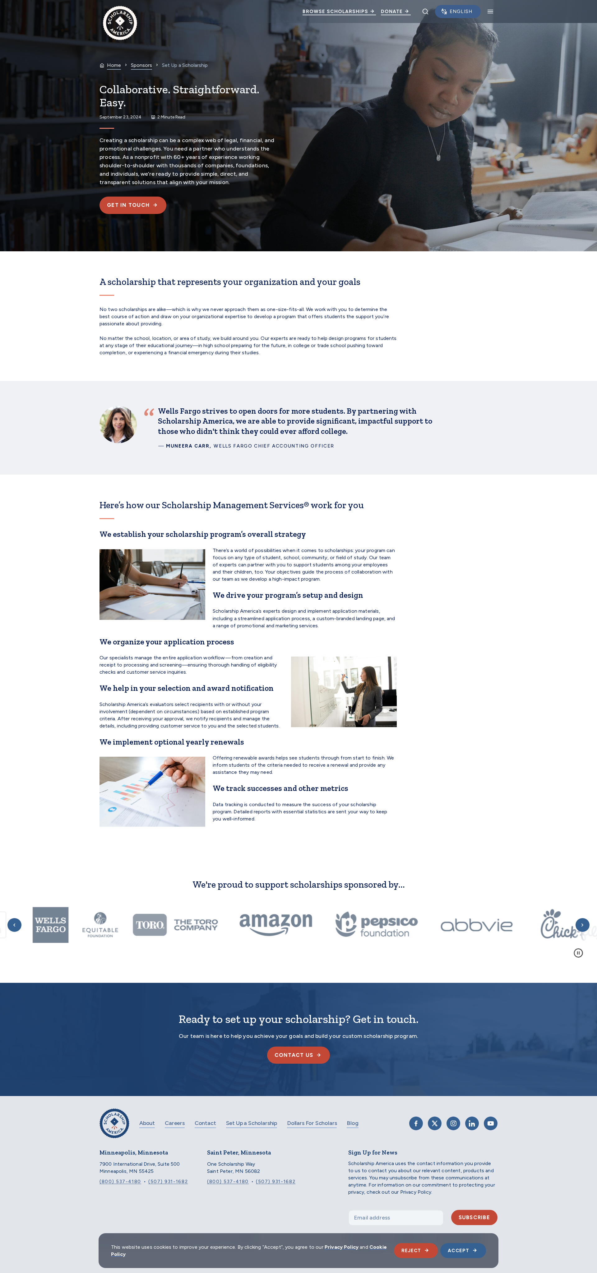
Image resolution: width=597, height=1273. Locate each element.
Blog (352, 1123)
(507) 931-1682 (168, 1181)
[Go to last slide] (14, 925)
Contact (205, 1123)
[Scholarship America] (114, 1127)
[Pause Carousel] (578, 953)
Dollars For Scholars (312, 1123)
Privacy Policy (342, 1247)
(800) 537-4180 (120, 1181)
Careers (175, 1123)
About (147, 1123)
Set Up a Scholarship (251, 1123)
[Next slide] (583, 925)
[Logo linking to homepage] (120, 11)
